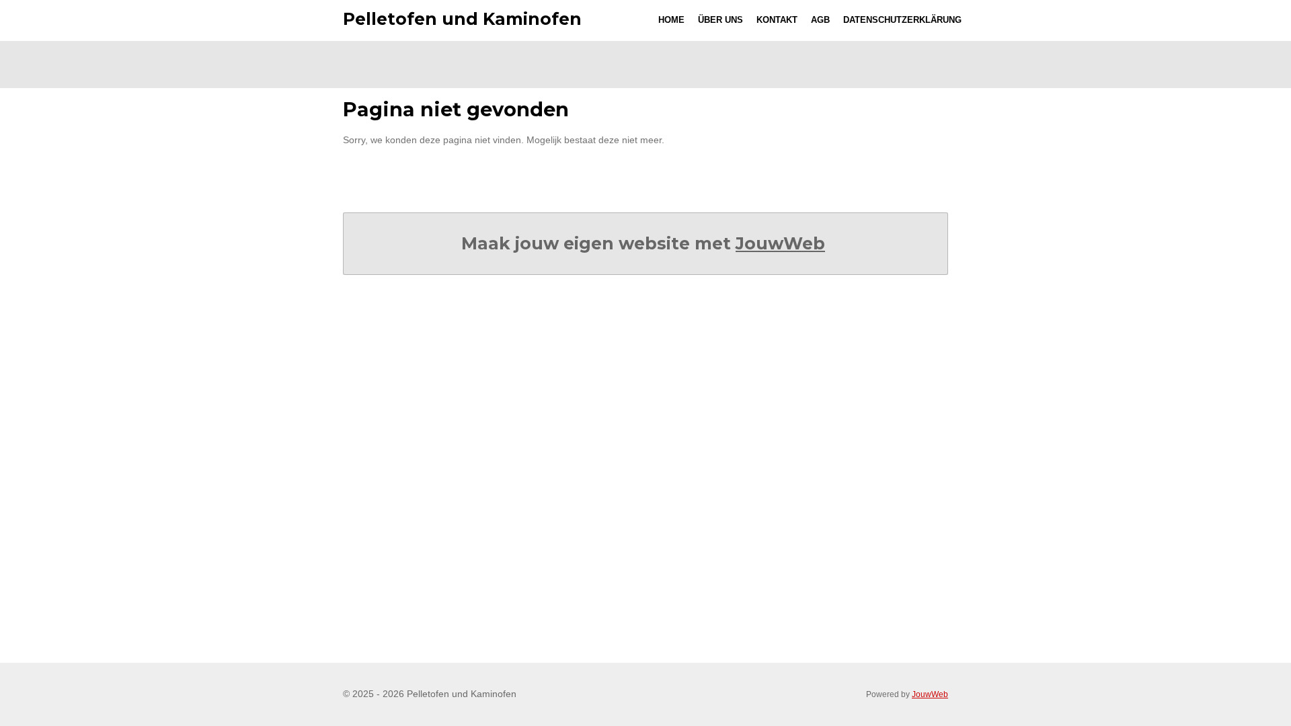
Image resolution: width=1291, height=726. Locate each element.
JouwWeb (780, 243)
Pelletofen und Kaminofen (462, 19)
